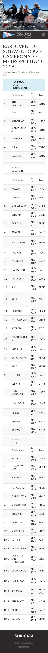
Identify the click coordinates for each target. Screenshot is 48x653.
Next (42, 15)
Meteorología (27, 643)
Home (17, 643)
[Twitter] (22, 647)
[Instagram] (28, 647)
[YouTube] (25, 647)
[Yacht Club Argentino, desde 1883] (17, 35)
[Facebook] (20, 647)
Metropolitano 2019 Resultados (16, 72)
